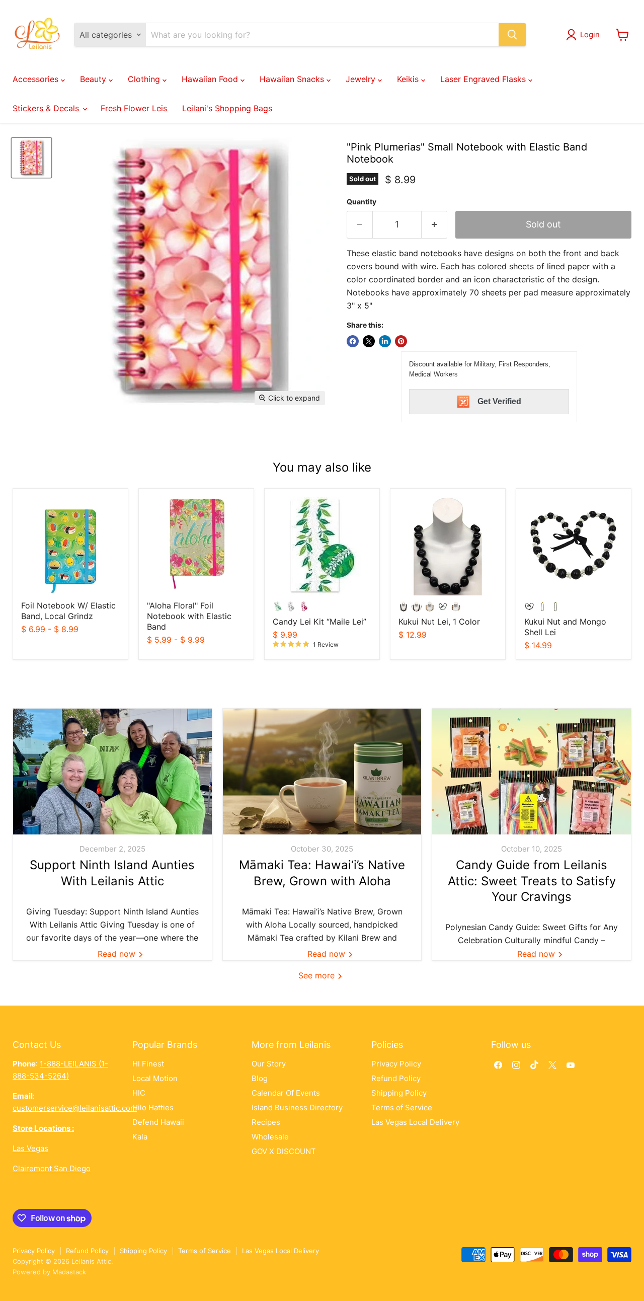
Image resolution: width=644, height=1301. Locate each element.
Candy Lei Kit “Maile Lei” (319, 622)
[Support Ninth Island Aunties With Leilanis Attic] (112, 771)
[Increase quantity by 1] (434, 225)
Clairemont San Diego (52, 1168)
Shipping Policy (399, 1093)
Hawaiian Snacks (293, 79)
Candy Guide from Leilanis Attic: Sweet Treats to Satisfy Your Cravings (532, 880)
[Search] (512, 34)
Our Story (269, 1063)
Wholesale (270, 1136)
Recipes (266, 1122)
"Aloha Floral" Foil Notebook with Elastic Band (189, 616)
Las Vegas (30, 1148)
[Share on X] (369, 341)
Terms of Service (401, 1107)
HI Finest (148, 1063)
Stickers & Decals (47, 108)
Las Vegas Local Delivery (415, 1122)
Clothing (145, 79)
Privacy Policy (396, 1063)
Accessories (37, 79)
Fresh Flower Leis (134, 108)
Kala (139, 1136)
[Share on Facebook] (353, 341)
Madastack (69, 1272)
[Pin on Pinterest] (401, 341)
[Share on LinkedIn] (385, 341)
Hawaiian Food (211, 79)
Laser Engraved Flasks (484, 79)
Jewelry (362, 79)
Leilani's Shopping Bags (227, 108)
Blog (260, 1078)
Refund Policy (396, 1078)
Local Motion (155, 1078)
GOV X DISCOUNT (284, 1151)
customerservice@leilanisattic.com (75, 1108)
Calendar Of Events (286, 1093)
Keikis (409, 79)
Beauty (94, 79)
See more (317, 975)
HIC (138, 1093)
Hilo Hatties (153, 1107)
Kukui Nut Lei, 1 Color (439, 622)
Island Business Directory (297, 1107)
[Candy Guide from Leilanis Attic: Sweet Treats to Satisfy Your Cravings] (531, 771)
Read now (118, 954)
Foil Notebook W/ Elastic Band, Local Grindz (68, 610)
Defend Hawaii (158, 1122)
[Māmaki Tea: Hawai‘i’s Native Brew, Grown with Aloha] (322, 771)
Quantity (361, 202)
